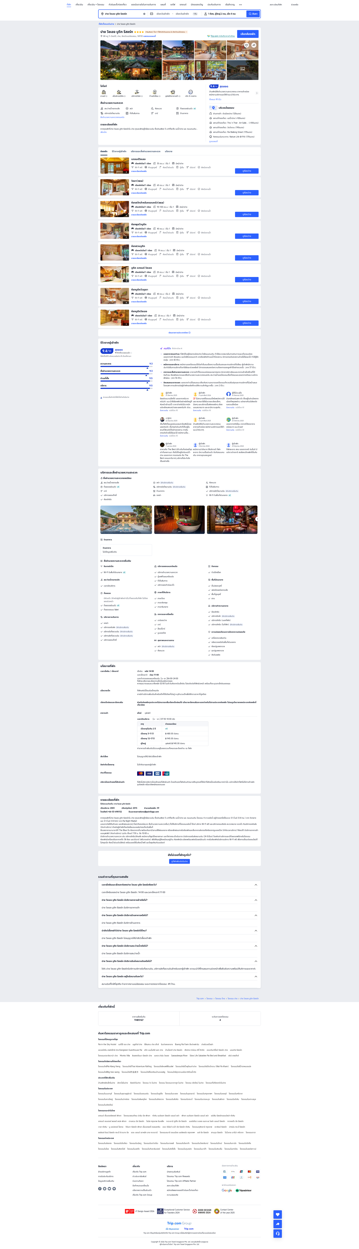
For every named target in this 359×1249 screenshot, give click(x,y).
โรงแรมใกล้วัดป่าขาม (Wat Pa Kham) (214, 1066)
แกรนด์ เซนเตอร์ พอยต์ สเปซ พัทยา (112, 1121)
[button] (240, 4)
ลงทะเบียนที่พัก (173, 1185)
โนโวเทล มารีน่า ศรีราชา (234, 1132)
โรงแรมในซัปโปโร (169, 1149)
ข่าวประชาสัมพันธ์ (139, 1176)
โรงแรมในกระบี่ (186, 1099)
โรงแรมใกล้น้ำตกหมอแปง (241, 1066)
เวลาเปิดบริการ (109, 586)
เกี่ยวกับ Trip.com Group (142, 1195)
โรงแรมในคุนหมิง (185, 1149)
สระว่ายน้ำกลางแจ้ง (111, 482)
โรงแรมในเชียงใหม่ (105, 1105)
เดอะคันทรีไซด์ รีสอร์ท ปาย (217, 1050)
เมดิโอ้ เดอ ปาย (124, 1044)
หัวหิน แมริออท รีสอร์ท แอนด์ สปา (165, 1116)
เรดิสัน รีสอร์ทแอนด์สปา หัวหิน (223, 1116)
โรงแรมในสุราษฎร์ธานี (123, 1093)
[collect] (277, 1214)
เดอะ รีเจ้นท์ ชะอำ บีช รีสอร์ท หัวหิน (176, 1127)
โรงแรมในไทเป (216, 1143)
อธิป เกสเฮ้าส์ (233, 1055)
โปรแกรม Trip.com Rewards (178, 1176)
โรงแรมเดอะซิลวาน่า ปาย (108, 1055)
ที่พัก (69, 4)
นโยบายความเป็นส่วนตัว (142, 1190)
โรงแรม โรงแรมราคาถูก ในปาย (171, 1083)
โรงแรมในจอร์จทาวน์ (248, 1149)
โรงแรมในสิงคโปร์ (118, 1149)
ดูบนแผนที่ (213, 141)
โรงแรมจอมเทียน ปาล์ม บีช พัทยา (137, 1116)
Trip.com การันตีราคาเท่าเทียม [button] (223, 36)
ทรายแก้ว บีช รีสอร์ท (235, 1121)
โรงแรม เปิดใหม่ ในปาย (194, 1083)
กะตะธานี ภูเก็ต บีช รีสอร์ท (176, 1121)
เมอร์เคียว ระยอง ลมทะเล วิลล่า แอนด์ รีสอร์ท (207, 1121)
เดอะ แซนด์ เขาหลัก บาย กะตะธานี (144, 1132)
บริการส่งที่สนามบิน (217, 491)
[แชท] (277, 1233)
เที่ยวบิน (79, 4)
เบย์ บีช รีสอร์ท (203, 1132)
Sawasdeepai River (179, 1055)
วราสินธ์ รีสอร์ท (220, 1127)
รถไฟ (172, 4)
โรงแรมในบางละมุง (202, 1099)
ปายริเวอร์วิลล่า (207, 1044)
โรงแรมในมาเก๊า (200, 1149)
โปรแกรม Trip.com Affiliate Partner (181, 1181)
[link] (276, 4)
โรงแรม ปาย (232, 998)
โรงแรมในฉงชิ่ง (133, 1149)
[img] (131, 60)
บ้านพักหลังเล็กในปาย (106, 1083)
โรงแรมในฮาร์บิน (231, 1149)
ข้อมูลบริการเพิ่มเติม (106, 1181)
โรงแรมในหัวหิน (233, 1099)
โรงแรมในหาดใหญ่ (105, 1099)
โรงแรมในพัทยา (218, 1099)
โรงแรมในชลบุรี (220, 1093)
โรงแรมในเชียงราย (156, 1099)
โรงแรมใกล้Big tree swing (108, 1072)
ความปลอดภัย (172, 1195)
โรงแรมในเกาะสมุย (248, 1099)
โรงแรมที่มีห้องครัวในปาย (216, 1083)
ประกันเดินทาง (214, 4)
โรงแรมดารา (251, 1132)
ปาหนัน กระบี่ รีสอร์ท (237, 1127)
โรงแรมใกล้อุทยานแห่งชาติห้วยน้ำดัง (181, 1072)
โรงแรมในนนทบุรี (105, 1093)
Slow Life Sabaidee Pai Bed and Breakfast (208, 1055)
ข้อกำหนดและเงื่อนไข (141, 1185)
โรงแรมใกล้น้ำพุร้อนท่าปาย (186, 1066)
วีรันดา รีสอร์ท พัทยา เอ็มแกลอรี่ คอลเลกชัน (143, 1127)
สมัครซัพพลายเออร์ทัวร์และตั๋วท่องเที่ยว (182, 1190)
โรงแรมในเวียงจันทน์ (200, 1143)
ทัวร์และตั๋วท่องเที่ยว (118, 4)
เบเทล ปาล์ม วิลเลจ (161, 1055)
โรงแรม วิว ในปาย (150, 1083)
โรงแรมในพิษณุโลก (139, 1099)
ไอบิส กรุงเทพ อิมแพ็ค (155, 1121)
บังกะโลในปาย (122, 1083)
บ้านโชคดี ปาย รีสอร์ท (173, 1050)
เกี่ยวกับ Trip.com (139, 1172)
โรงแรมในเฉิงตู (135, 1143)
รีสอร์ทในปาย (135, 1083)
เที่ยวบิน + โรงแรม (96, 4)
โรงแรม (210, 998)
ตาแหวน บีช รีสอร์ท (136, 1121)
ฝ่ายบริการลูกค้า (104, 1172)
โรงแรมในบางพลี (167, 1143)
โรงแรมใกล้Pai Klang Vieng (109, 1066)
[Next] (257, 519)
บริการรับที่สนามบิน (164, 487)
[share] (277, 1224)
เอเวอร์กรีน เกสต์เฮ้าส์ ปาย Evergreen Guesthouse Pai (120, 1050)
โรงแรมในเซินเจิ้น (215, 1149)
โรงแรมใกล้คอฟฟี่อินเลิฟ (163, 1066)
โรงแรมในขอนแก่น (141, 1093)
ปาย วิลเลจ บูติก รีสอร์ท (116, 32)
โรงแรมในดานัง (230, 1143)
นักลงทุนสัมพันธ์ (173, 1172)
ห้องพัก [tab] (103, 151)
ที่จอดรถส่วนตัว (110, 487)
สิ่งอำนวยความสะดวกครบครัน (112, 117)
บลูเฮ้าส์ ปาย (137, 1044)
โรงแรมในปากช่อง (122, 1099)
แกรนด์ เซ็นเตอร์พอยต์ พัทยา (109, 1116)
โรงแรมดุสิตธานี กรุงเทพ (202, 1127)
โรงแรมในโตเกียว (120, 1143)
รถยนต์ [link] (183, 4)
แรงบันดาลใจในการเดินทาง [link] (143, 4)
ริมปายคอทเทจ (167, 1044)
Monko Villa (125, 1055)
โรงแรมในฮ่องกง (105, 1143)
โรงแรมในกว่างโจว (151, 1143)
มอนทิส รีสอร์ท (236, 1050)
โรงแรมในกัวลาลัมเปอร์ (151, 1149)
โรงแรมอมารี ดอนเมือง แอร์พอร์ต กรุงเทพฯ (177, 1132)
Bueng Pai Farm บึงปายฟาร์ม (187, 1044)
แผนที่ (163, 4)
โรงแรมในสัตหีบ (172, 1099)
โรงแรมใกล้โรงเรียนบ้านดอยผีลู (153, 1072)
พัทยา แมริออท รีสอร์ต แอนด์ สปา (195, 1116)
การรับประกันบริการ (105, 1176)
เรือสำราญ (230, 4)
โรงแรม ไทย (220, 998)
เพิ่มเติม (103, 132)
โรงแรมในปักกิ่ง (245, 1143)
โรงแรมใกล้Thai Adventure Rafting (137, 1066)
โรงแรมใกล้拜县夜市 (130, 1072)
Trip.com (200, 998)
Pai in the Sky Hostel (107, 1044)
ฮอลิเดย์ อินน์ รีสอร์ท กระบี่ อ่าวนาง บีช (113, 1132)
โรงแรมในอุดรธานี (187, 1093)
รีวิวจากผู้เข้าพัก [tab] (119, 151)
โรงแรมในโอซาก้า (183, 1143)
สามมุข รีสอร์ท (217, 1132)
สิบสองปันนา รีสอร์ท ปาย (142, 1055)
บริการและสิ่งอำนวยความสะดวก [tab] (145, 151)
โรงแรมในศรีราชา (236, 1093)
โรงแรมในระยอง (171, 1093)
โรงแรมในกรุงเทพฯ (204, 1093)
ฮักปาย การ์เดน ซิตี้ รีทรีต (194, 1050)
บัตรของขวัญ (197, 4)
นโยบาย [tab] (168, 151)
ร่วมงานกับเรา (138, 1181)
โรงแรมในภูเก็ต (157, 1093)
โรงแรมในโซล (103, 1149)
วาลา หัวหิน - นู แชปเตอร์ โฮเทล (110, 1127)
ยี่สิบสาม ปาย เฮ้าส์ (151, 1044)
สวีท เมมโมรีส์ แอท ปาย (153, 1050)
